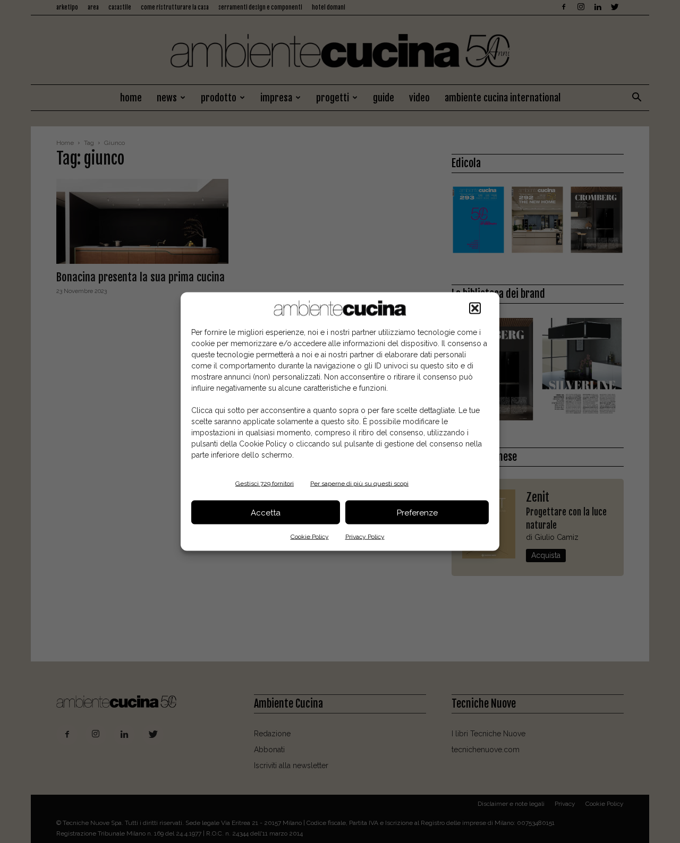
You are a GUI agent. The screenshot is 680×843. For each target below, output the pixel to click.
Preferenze (417, 512)
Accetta (265, 512)
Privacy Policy (365, 536)
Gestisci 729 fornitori (264, 483)
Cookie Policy (310, 536)
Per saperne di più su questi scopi (359, 483)
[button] (475, 308)
